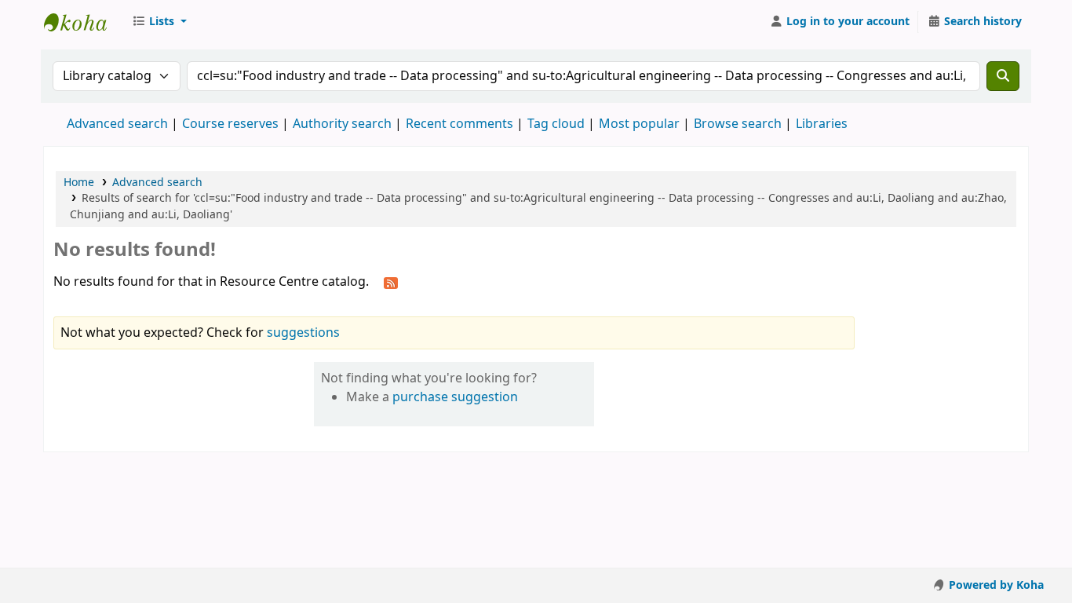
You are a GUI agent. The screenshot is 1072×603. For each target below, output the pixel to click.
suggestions (303, 332)
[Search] (1002, 76)
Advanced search (117, 124)
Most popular (639, 124)
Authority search (342, 124)
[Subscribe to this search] (391, 283)
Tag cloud (556, 124)
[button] (159, 22)
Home (79, 182)
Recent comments (459, 124)
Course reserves (230, 124)
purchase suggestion (455, 397)
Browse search (738, 124)
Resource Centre (83, 22)
